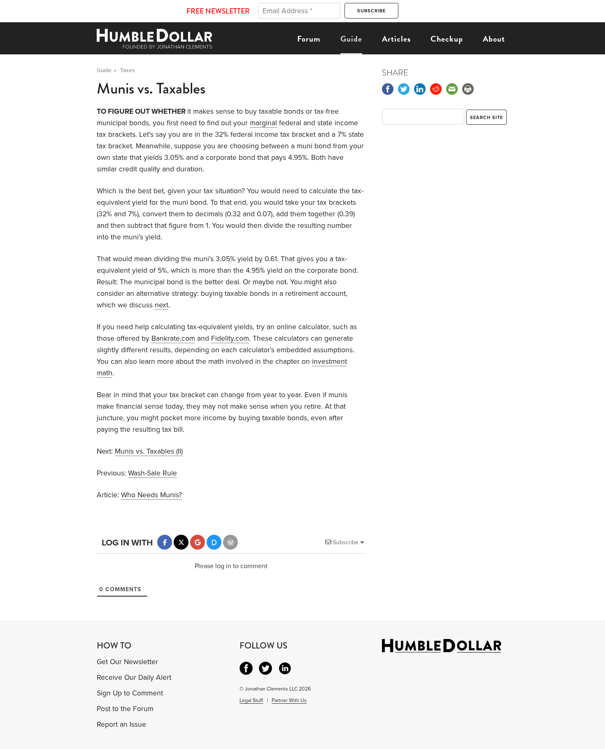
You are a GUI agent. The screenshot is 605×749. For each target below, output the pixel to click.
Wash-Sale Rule (152, 473)
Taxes (127, 70)
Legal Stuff (251, 700)
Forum (309, 39)
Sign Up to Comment (130, 693)
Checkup (446, 39)
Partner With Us (289, 700)
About (494, 39)
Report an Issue (121, 724)
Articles (396, 39)
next (161, 305)
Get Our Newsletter (127, 662)
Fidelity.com (230, 338)
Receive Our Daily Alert (134, 677)
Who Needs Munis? (151, 495)
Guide (351, 39)
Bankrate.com (173, 338)
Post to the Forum (125, 709)
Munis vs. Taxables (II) (149, 451)
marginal (263, 123)
